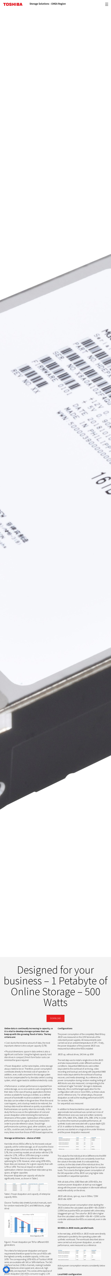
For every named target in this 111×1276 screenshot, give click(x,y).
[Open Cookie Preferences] (6, 1272)
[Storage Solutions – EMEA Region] (48, 4)
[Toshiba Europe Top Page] (12, 4)
